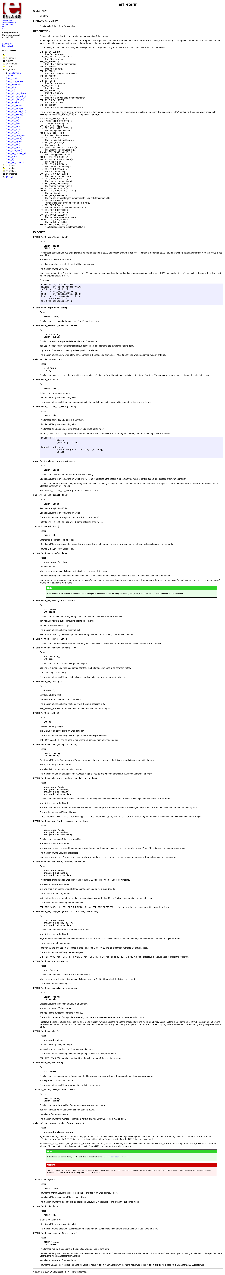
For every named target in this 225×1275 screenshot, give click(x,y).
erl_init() (12, 87)
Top (3, 28)
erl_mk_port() (14, 129)
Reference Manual (9, 23)
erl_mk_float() (14, 117)
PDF (3, 27)
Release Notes (7, 25)
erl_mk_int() (13, 120)
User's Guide (7, 21)
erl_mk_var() (14, 147)
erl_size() (12, 156)
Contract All (7, 46)
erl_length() (13, 102)
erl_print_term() (15, 150)
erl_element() (14, 84)
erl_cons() (12, 78)
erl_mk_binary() (15, 108)
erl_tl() (11, 159)
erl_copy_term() (15, 81)
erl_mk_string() (15, 138)
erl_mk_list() (14, 123)
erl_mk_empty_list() (17, 111)
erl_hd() (11, 90)
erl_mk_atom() (14, 105)
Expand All (7, 44)
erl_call (9, 177)
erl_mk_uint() (14, 144)
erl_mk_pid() (14, 126)
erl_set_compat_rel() (17, 153)
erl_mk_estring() (15, 114)
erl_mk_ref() (13, 132)
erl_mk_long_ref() (16, 135)
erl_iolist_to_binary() (17, 93)
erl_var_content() (16, 162)
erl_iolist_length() (16, 99)
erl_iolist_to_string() (17, 96)
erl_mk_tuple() (14, 141)
